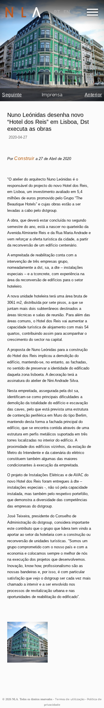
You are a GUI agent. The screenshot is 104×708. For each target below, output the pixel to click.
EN (67, 12)
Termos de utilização (69, 699)
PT (57, 12)
